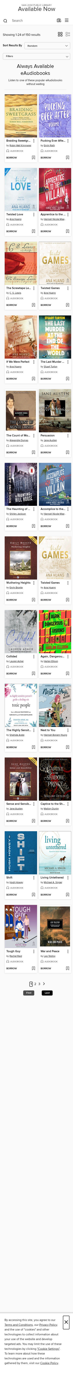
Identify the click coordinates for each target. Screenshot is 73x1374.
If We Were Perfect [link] (17, 362)
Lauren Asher (17, 661)
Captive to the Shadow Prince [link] (53, 804)
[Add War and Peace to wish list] (67, 968)
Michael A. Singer (53, 882)
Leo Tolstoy (49, 956)
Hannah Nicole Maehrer (55, 219)
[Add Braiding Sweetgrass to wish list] (33, 157)
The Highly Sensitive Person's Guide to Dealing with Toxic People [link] (19, 730)
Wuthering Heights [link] (18, 583)
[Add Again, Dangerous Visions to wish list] (67, 673)
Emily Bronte (16, 587)
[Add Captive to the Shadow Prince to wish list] (67, 821)
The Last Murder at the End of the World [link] (53, 362)
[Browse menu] (66, 20)
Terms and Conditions (18, 1325)
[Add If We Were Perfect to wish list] (33, 379)
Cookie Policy (49, 1363)
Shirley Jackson (18, 513)
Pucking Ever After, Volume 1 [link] (53, 141)
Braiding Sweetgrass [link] (19, 141)
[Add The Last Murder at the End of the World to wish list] (67, 379)
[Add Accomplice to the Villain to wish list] (67, 526)
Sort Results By (12, 45)
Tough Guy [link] (13, 951)
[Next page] (44, 984)
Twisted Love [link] (14, 214)
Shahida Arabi (17, 735)
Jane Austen (50, 440)
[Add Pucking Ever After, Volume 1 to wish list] (67, 157)
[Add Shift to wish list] (33, 895)
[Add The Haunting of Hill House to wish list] (33, 526)
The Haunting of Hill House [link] (19, 509)
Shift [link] (9, 877)
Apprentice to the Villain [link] (53, 214)
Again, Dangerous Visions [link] (53, 656)
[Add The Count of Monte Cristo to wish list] (33, 452)
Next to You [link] (48, 730)
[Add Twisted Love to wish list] (33, 231)
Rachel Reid (16, 956)
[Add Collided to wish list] (33, 673)
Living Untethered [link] (52, 877)
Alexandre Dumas (19, 440)
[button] (60, 35)
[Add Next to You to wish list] (67, 747)
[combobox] (29, 20)
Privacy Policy (48, 1325)
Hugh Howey (16, 882)
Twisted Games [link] (50, 288)
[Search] (5, 21)
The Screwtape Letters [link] (19, 288)
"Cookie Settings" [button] (48, 1349)
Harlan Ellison (51, 661)
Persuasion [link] (48, 435)
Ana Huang (15, 219)
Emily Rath (49, 145)
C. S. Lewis (15, 292)
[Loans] (59, 21)
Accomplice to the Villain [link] (53, 509)
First (28, 993)
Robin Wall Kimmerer (20, 145)
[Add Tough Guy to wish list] (33, 968)
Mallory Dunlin (51, 808)
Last (47, 993)
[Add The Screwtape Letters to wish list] (33, 305)
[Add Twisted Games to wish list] (67, 305)
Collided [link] (11, 656)
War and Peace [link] (50, 951)
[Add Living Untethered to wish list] (67, 895)
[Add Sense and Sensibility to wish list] (33, 821)
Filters (9, 56)
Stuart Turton (50, 366)
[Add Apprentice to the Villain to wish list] (67, 231)
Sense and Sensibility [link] (19, 804)
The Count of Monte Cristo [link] (19, 435)
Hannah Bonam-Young (55, 735)
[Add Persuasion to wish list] (67, 452)
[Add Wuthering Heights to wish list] (33, 600)
